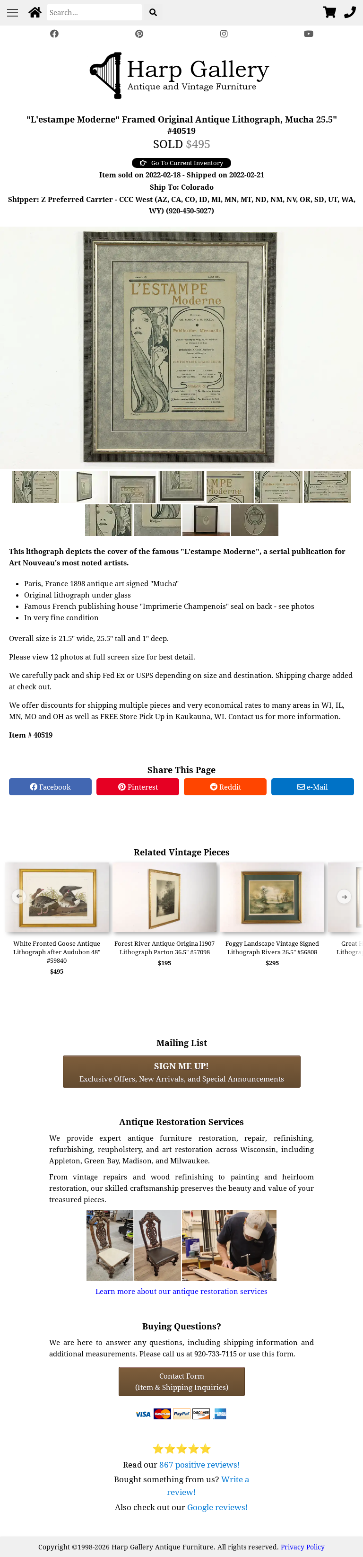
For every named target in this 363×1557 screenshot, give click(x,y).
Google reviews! (217, 1507)
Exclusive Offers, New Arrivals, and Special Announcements (181, 1071)
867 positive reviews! (199, 1464)
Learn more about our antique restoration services (181, 1291)
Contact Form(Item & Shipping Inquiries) (181, 1381)
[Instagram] (224, 34)
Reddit (229, 787)
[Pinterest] (139, 34)
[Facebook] (54, 34)
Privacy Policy (303, 1546)
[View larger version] (181, 347)
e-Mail (316, 787)
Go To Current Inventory (187, 162)
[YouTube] (309, 34)
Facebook (54, 787)
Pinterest (142, 787)
